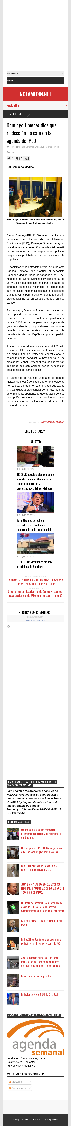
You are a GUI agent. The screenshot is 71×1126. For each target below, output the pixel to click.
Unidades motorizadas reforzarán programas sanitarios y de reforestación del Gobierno (42, 834)
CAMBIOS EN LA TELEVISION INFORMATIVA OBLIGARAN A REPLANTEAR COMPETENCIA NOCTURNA (35, 582)
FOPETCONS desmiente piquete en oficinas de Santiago (35, 564)
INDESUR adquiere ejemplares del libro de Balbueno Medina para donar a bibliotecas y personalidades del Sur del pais (35, 481)
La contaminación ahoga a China (37, 976)
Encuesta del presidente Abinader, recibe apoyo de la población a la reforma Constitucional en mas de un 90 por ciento (42, 907)
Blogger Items (53, 1120)
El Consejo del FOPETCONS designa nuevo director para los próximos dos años (41, 850)
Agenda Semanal (26, 147)
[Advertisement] (35, 35)
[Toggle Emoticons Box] (8, 626)
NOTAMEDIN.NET (35, 94)
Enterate (15, 114)
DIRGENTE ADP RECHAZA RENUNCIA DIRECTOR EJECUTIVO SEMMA (39, 868)
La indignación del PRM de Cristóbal (39, 994)
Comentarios (18, 1088)
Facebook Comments (36, 621)
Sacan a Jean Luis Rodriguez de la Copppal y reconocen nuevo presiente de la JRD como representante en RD (35, 594)
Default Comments (36, 617)
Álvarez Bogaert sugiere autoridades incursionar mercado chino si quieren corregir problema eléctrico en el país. (40, 962)
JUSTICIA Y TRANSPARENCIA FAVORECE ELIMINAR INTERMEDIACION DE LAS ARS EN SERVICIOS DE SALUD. (42, 888)
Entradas (16, 1082)
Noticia (56, 147)
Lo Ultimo (47, 147)
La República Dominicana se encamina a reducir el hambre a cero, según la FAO (41, 941)
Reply (11, 147)
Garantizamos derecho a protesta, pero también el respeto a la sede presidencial (34, 525)
